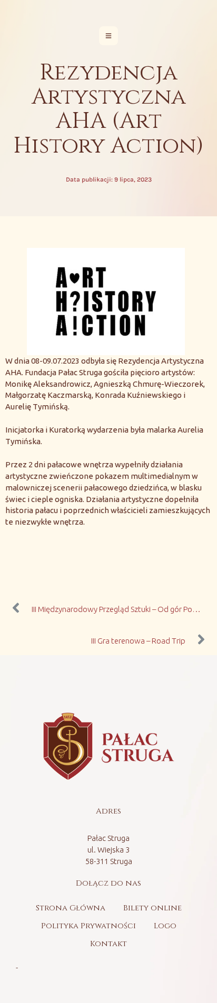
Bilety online (152, 908)
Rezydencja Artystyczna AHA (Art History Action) (108, 109)
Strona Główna (70, 908)
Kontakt (108, 943)
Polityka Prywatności (88, 925)
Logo (165, 925)
